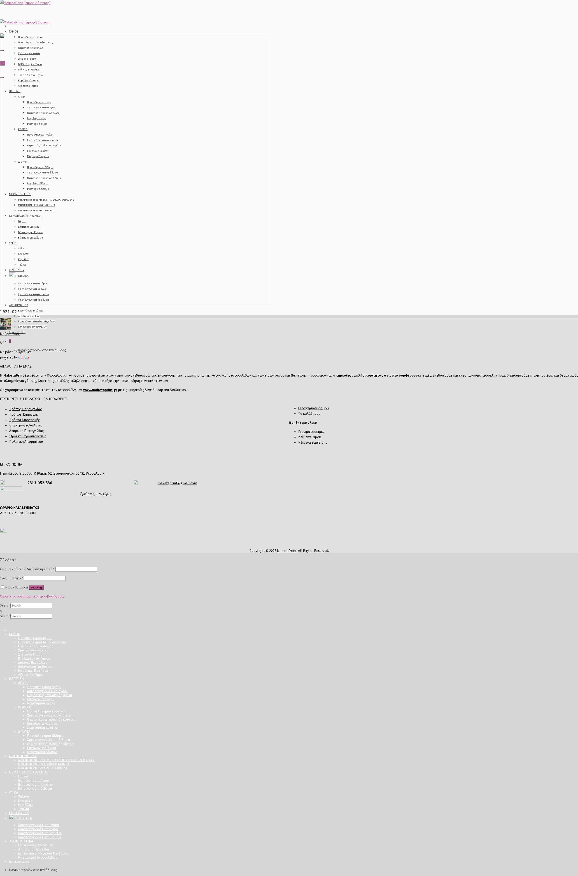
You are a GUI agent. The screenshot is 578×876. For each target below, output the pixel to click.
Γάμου (23, 776)
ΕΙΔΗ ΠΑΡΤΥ (19, 812)
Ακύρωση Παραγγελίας (26, 430)
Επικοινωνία (19, 861)
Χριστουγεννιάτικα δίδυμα (48, 739)
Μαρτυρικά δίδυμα (42, 752)
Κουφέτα (25, 800)
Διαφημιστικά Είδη (29, 316)
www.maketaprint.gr (100, 389)
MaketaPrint (10, 333)
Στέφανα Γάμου (30, 654)
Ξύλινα (23, 796)
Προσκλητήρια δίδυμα (45, 735)
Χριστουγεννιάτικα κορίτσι (49, 715)
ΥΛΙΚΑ (13, 792)
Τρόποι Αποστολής (24, 419)
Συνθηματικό (11, 578)
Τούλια (23, 808)
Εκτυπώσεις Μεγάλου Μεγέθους (36, 321)
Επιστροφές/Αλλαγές (25, 425)
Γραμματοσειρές (311, 431)
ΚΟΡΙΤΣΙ (25, 707)
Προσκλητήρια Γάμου (35, 638)
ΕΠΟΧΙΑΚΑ (23, 818)
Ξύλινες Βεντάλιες (32, 662)
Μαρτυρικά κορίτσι (42, 727)
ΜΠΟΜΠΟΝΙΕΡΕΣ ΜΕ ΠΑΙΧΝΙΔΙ (42, 768)
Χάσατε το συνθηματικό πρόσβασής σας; (32, 596)
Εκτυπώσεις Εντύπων (31, 310)
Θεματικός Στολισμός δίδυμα (51, 743)
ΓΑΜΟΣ (13, 31)
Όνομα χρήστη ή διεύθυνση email (27, 569)
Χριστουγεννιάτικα (33, 650)
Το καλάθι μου (309, 413)
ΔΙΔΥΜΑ (24, 731)
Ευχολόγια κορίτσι (42, 723)
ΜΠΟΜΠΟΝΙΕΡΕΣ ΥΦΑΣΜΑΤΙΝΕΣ (44, 764)
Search (5, 605)
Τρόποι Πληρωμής (23, 414)
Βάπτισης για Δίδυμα (35, 788)
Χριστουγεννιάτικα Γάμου (38, 824)
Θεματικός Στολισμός (35, 646)
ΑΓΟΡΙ (23, 682)
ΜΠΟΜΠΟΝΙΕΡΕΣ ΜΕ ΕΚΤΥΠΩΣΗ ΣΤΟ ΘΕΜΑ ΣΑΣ (56, 760)
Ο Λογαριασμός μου (313, 408)
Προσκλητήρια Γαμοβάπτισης (42, 642)
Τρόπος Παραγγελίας (25, 409)
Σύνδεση (36, 587)
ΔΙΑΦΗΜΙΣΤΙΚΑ (18, 305)
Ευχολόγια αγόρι (40, 699)
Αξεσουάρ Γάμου (31, 674)
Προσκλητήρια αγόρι (44, 686)
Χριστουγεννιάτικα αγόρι (47, 691)
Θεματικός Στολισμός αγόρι (49, 695)
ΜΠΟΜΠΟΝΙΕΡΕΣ (23, 756)
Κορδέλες (25, 804)
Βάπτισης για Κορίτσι (35, 784)
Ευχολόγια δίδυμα (41, 747)
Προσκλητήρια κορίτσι (45, 711)
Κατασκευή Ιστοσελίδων (32, 326)
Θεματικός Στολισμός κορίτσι (51, 719)
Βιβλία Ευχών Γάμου (34, 658)
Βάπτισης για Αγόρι (33, 780)
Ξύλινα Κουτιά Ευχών (35, 666)
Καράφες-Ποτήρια (33, 670)
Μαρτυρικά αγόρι (41, 703)
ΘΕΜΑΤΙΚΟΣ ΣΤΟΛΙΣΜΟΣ (28, 772)
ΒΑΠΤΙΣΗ (16, 678)
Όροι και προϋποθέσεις (27, 436)
